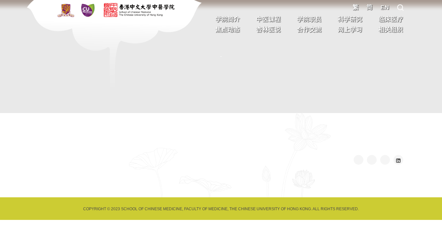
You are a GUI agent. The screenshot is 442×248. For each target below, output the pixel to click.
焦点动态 (227, 29)
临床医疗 (391, 19)
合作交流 (309, 29)
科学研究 (350, 19)
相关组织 (391, 29)
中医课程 (268, 19)
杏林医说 (268, 29)
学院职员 (309, 19)
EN (385, 7)
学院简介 (227, 19)
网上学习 (350, 29)
